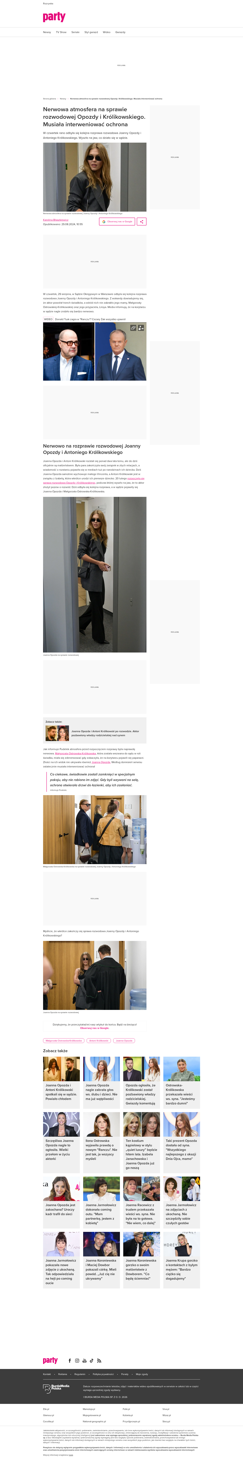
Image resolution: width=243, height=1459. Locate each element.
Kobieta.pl (128, 1415)
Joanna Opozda (124, 1040)
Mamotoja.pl (89, 1409)
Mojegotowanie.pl (92, 1415)
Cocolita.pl (48, 1421)
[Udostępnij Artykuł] (141, 221)
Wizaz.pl (167, 1415)
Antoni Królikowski (98, 1040)
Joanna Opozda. (101, 762)
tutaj (71, 1455)
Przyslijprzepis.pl (131, 1421)
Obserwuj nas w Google (119, 221)
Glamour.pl (48, 1415)
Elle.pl (46, 1409)
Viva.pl (166, 1409)
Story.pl (166, 1421)
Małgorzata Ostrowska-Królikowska (75, 753)
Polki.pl (126, 1409)
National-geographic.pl (94, 1421)
